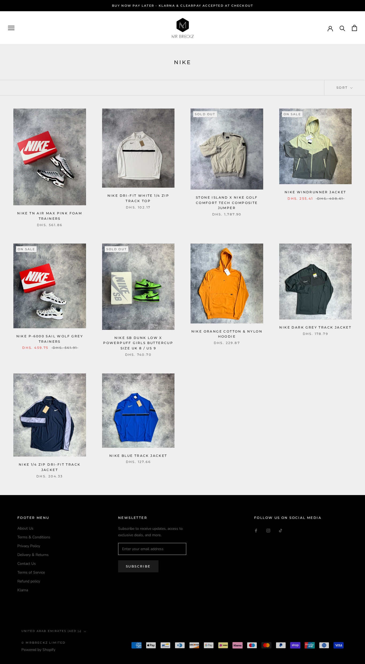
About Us (25, 528)
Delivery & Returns (33, 554)
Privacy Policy (28, 546)
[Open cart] (354, 28)
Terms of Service (31, 572)
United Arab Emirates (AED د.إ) (51, 631)
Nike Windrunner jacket (315, 192)
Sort (342, 88)
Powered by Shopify (38, 649)
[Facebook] (256, 530)
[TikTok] (280, 530)
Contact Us (26, 563)
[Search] (342, 28)
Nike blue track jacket (138, 456)
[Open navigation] (11, 28)
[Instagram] (268, 530)
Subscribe (138, 566)
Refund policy (28, 581)
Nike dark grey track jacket (315, 327)
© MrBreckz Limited (43, 642)
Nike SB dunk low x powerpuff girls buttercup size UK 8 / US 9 (138, 343)
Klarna (22, 590)
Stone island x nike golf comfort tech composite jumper (227, 202)
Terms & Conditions (33, 537)
